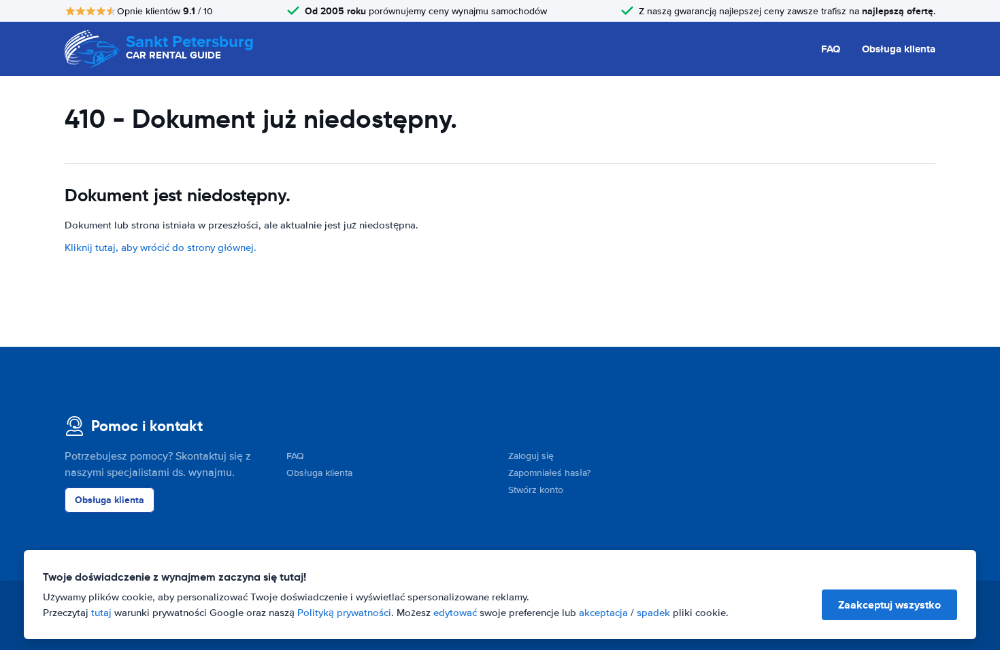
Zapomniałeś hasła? (549, 473)
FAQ (830, 48)
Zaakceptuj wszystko (889, 605)
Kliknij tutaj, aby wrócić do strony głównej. (160, 247)
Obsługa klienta (898, 48)
